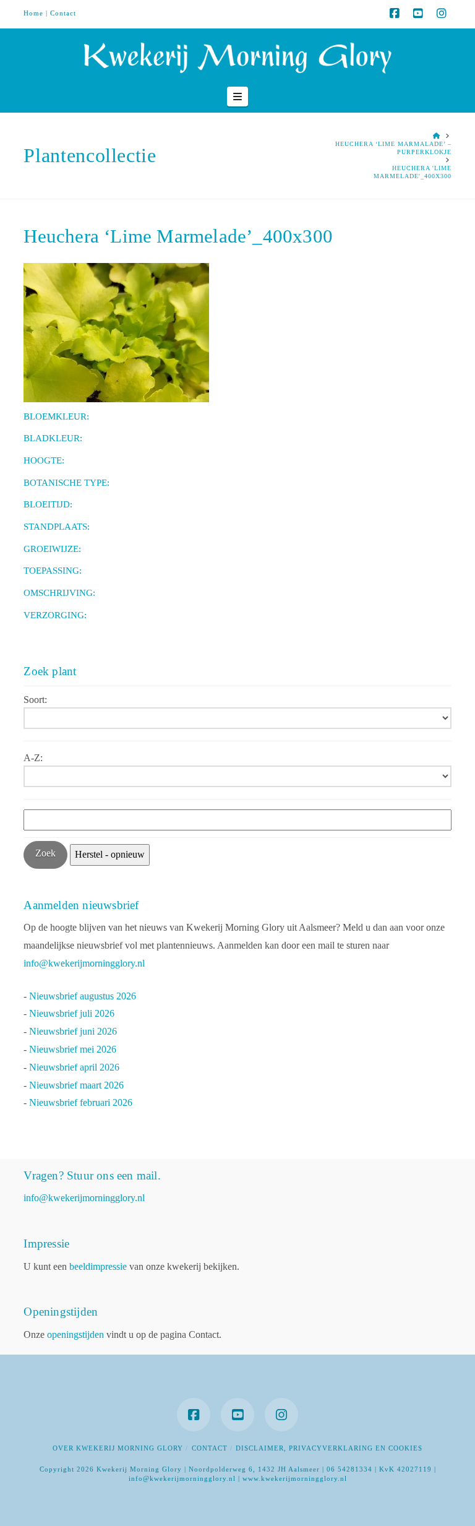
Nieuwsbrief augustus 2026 (82, 996)
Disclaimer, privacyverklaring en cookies (329, 1448)
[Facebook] (394, 14)
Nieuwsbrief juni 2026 (73, 1031)
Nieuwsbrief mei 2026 (72, 1049)
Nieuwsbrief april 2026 (74, 1067)
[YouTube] (418, 14)
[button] (237, 96)
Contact (63, 13)
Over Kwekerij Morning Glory (118, 1448)
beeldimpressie (98, 1266)
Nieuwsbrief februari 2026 (80, 1102)
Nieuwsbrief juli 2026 (71, 1013)
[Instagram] (441, 14)
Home (33, 13)
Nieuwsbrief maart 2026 (76, 1085)
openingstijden (75, 1334)
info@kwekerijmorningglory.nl (84, 963)
